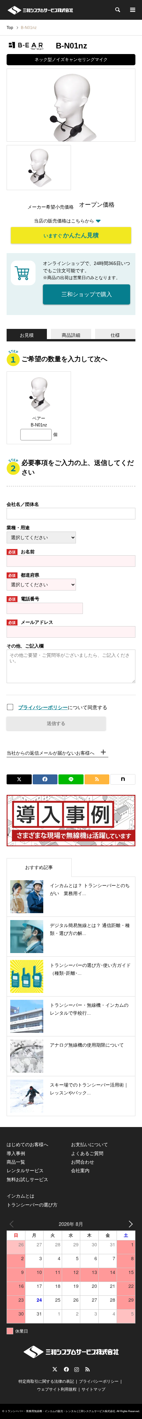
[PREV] (13, 1223)
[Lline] (71, 779)
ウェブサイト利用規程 (57, 1389)
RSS (87, 1369)
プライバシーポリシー (43, 707)
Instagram (76, 1369)
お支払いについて (89, 1144)
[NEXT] (129, 1223)
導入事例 (16, 1153)
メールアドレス (30, 622)
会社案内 (80, 1170)
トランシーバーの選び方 (32, 1204)
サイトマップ (93, 1389)
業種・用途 (18, 527)
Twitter (55, 1369)
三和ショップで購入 (86, 294)
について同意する (62, 707)
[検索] (117, 10)
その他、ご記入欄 (25, 646)
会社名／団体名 (23, 504)
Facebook (65, 1369)
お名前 (21, 551)
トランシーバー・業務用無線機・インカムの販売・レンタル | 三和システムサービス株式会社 (60, 1411)
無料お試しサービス (27, 1179)
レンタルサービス (25, 1170)
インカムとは (20, 1196)
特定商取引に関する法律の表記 (46, 1381)
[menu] (132, 10)
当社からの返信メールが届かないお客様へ (50, 753)
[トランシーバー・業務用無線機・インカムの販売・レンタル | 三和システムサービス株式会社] (40, 10)
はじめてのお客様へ (27, 1144)
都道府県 (23, 575)
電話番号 (23, 598)
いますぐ (71, 235)
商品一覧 (16, 1162)
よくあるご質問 (87, 1153)
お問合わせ (82, 1162)
